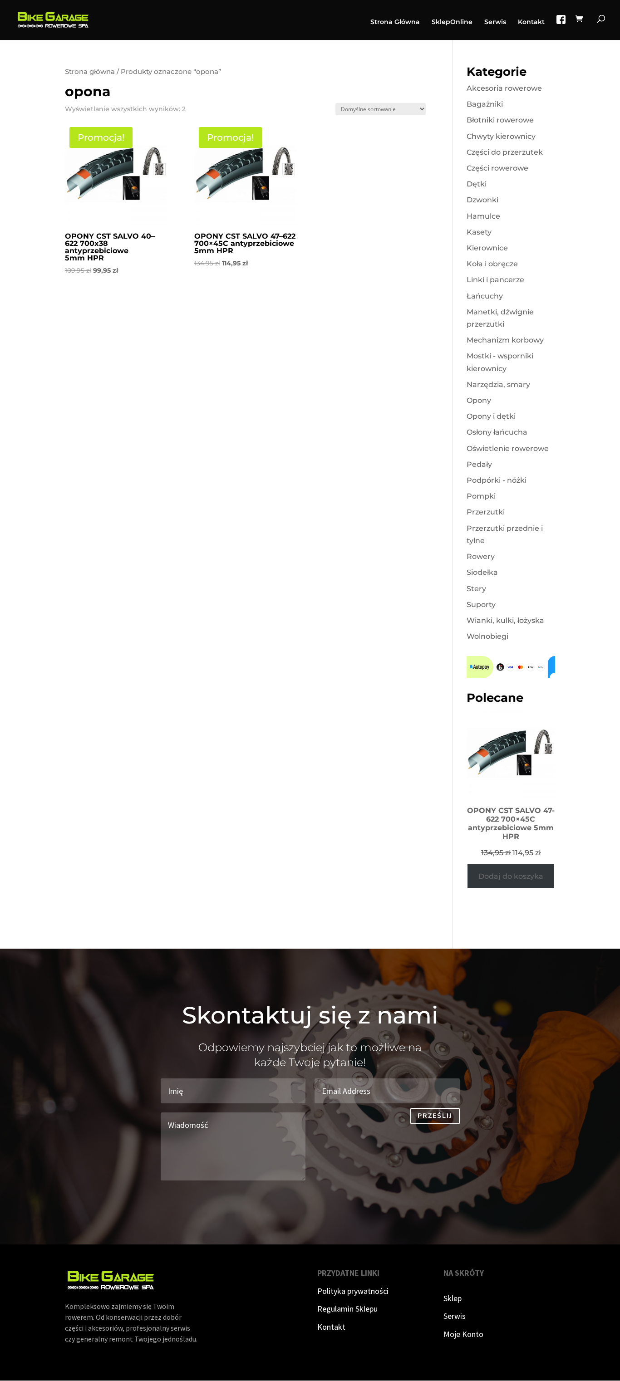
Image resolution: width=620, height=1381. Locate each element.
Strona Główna (395, 22)
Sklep (452, 1298)
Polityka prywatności (353, 1291)
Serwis (495, 22)
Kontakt (531, 22)
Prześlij (435, 1116)
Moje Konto (463, 1334)
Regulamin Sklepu (347, 1308)
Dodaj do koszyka (510, 876)
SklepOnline (452, 22)
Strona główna (90, 72)
